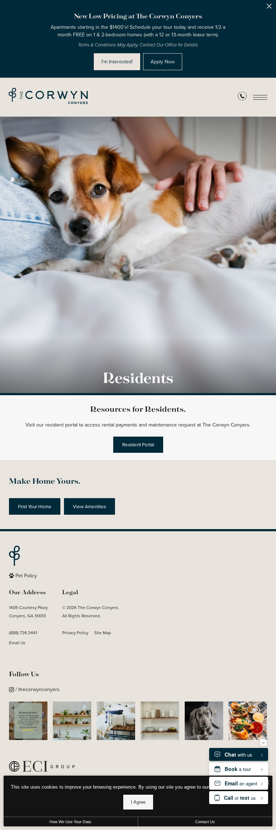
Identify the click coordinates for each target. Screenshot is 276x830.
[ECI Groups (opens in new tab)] (42, 767)
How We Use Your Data (70, 822)
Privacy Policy (75, 633)
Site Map (102, 633)
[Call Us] (242, 97)
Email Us (17, 643)
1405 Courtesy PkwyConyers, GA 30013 (28, 611)
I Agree (138, 802)
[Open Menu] (260, 97)
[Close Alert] (269, 8)
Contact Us (205, 822)
